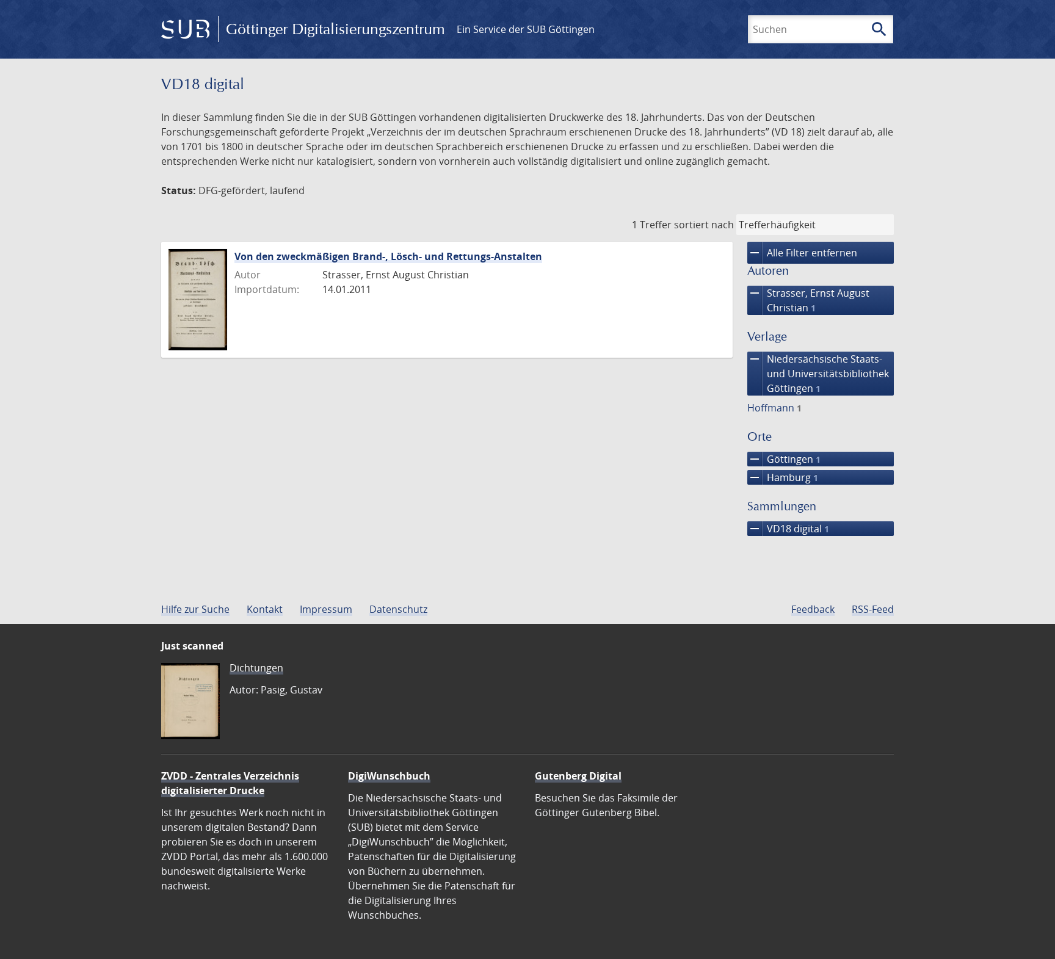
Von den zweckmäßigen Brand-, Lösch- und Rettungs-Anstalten (388, 256)
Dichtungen (256, 668)
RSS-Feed (873, 609)
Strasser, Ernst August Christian (808, 300)
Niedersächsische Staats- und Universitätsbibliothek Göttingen (818, 373)
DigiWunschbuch (389, 776)
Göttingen (784, 459)
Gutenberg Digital (578, 776)
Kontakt (265, 609)
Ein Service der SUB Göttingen (526, 29)
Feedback (813, 609)
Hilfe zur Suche (195, 609)
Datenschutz (398, 609)
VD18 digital (788, 528)
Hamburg (782, 477)
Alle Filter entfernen (802, 252)
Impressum (326, 609)
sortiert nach (704, 224)
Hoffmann (774, 407)
